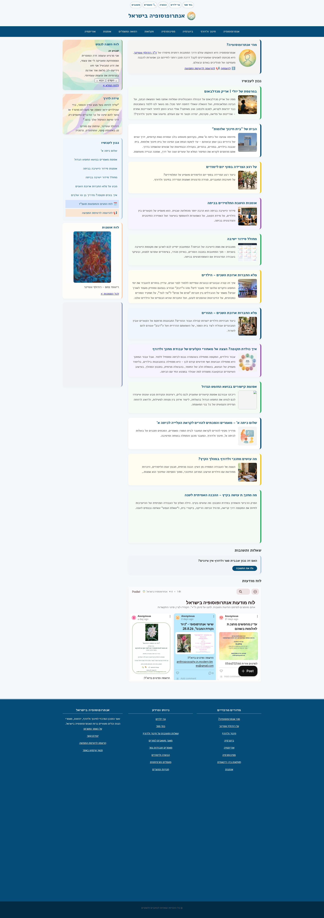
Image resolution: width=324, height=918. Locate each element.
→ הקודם (112, 80)
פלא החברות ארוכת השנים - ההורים (229, 312)
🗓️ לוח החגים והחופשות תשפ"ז (98, 204)
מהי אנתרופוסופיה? (241, 44)
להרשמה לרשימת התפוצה (199, 68)
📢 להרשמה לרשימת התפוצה (99, 213)
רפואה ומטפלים (128, 31)
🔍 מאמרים (150, 5)
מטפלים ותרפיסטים (160, 762)
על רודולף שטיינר (229, 726)
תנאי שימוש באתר (93, 750)
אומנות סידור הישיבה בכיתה (100, 168)
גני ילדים (175, 5)
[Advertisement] (162, 841)
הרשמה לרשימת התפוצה (92, 743)
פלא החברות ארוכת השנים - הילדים (229, 275)
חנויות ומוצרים (160, 769)
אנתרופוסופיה (231, 31)
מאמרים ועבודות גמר (160, 748)
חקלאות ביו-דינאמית (229, 762)
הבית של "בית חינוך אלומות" (234, 129)
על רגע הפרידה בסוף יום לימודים (231, 166)
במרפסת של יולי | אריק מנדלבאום (230, 91)
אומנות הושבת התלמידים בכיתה (232, 202)
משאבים (136, 5)
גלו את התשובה (244, 568)
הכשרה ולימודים (161, 755)
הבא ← (100, 80)
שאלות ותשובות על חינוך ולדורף (161, 733)
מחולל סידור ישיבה (242, 238)
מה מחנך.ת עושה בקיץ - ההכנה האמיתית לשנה (221, 495)
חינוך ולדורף (208, 31)
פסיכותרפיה (168, 31)
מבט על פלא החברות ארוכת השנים (96, 186)
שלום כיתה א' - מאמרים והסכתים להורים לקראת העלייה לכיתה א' (207, 422)
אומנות (107, 31)
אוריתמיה (90, 31)
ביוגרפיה (188, 31)
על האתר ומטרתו (92, 729)
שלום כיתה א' (109, 151)
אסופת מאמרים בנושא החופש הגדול (95, 159)
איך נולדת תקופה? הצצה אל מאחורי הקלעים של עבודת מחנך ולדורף (204, 349)
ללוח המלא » (111, 85)
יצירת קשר (93, 736)
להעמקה (226, 68)
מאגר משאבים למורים (160, 740)
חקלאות (149, 31)
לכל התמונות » (110, 294)
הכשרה (163, 5)
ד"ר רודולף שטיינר (145, 53)
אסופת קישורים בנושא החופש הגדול (229, 386)
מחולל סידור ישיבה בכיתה (101, 177)
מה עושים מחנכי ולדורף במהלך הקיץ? (227, 458)
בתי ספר (188, 5)
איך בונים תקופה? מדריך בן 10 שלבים (94, 195)
